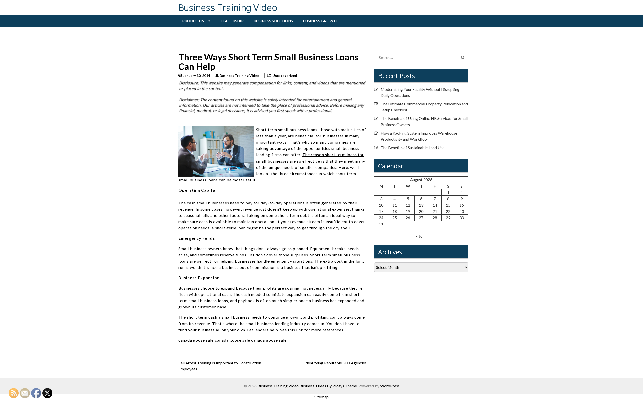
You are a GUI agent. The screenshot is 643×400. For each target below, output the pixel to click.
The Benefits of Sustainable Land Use (412, 147)
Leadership (232, 21)
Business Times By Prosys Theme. (328, 385)
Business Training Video (227, 7)
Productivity (196, 21)
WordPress (390, 385)
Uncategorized (284, 75)
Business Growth (320, 21)
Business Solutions (273, 21)
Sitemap (321, 396)
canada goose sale (196, 340)
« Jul (419, 236)
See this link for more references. (312, 329)
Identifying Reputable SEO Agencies (335, 362)
